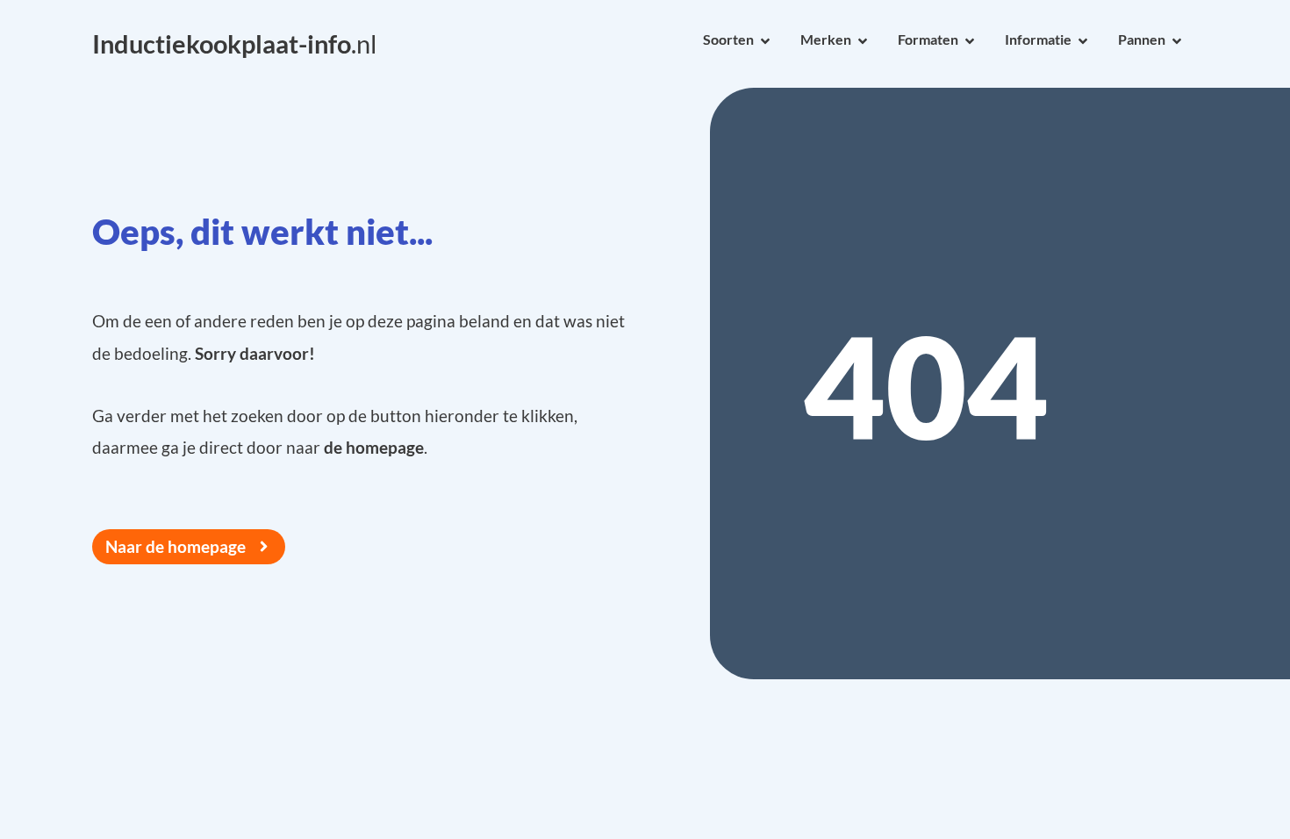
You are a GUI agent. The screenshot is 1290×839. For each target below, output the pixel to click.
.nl (234, 44)
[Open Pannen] (1177, 41)
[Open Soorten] (765, 41)
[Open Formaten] (970, 41)
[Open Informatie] (1083, 41)
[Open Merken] (863, 41)
